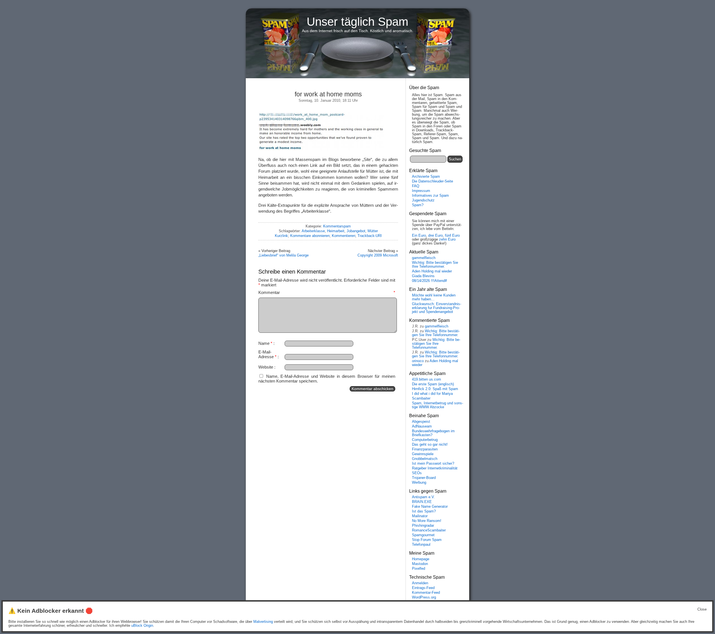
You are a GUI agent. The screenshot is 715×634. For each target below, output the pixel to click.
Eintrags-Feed (423, 588)
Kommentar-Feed (426, 593)
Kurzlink (281, 236)
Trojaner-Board (424, 478)
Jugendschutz (423, 200)
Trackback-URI (370, 236)
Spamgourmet (423, 535)
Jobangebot (356, 231)
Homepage (420, 559)
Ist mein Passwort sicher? (433, 464)
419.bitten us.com (426, 379)
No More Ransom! (426, 521)
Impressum (421, 191)
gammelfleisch (423, 258)
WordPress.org (424, 597)
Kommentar (326, 292)
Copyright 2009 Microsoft (378, 255)
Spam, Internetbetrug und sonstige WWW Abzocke (437, 405)
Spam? (417, 205)
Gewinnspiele (422, 454)
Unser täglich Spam (357, 21)
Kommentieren (343, 236)
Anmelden (420, 583)
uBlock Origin (142, 626)
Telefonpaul (421, 545)
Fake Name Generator (430, 507)
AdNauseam (422, 426)
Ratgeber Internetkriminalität (434, 468)
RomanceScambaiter (429, 530)
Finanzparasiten (425, 449)
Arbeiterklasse (313, 231)
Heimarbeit (335, 231)
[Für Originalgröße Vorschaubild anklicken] (321, 149)
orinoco (418, 361)
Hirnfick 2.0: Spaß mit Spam (435, 389)
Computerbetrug (425, 440)
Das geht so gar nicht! (430, 445)
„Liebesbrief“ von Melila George (283, 255)
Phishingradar (423, 526)
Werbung (419, 483)
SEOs (417, 473)
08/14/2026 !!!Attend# (429, 281)
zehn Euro (447, 239)
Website (265, 367)
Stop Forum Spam (427, 540)
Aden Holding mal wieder (432, 271)
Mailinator (420, 516)
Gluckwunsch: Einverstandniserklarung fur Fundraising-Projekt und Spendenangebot (436, 308)
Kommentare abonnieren (310, 236)
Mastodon (420, 564)
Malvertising (263, 622)
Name (265, 343)
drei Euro (435, 236)
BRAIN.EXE (422, 502)
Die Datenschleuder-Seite (432, 181)
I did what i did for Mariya (432, 394)
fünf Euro (452, 236)
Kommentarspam (337, 226)
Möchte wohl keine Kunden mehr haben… (434, 297)
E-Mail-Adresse (267, 354)
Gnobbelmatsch (424, 459)
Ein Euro (419, 236)
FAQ (415, 186)
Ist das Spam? (424, 511)
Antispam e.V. (423, 497)
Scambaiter (421, 398)
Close (702, 609)
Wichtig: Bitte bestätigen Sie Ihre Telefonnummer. (435, 265)
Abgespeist (421, 422)
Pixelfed (418, 569)
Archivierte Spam (426, 177)
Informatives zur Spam (430, 196)
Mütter (373, 231)
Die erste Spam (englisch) (433, 384)
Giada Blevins (423, 276)
